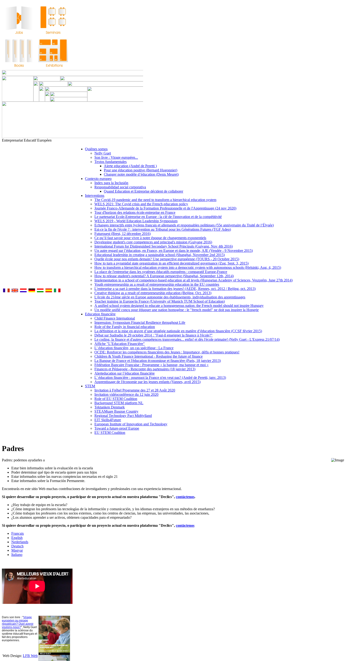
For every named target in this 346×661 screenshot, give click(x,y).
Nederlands (19, 542)
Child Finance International (114, 318)
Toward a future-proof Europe (116, 428)
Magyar (17, 550)
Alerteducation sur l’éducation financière (124, 373)
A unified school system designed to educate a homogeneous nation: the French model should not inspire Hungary (179, 306)
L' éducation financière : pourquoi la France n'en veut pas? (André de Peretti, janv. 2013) (160, 378)
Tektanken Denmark (109, 407)
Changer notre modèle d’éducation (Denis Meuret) (141, 174)
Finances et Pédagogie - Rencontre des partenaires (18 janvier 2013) (144, 369)
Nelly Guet (102, 153)
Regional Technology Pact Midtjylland (123, 416)
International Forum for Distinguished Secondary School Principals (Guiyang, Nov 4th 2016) (163, 246)
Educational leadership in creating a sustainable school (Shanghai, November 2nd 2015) (159, 255)
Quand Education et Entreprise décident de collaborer (143, 191)
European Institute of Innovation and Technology (130, 424)
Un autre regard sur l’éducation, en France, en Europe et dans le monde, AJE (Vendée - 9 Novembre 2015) (173, 251)
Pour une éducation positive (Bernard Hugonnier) (140, 170)
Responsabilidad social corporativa (120, 187)
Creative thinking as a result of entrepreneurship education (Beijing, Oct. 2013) (152, 293)
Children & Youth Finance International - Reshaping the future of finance (148, 356)
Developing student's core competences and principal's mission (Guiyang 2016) (153, 242)
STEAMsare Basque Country (116, 411)
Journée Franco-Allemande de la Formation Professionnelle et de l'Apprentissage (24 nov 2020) (165, 208)
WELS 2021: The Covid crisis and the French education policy (141, 204)
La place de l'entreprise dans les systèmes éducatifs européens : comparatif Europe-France (160, 272)
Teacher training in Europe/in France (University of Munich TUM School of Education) (159, 301)
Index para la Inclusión (111, 183)
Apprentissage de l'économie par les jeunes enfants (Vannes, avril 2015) (147, 382)
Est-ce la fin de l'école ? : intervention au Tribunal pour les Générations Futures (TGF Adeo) (162, 229)
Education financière (100, 314)
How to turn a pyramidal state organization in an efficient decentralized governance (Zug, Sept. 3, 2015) (171, 263)
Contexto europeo (98, 179)
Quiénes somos (96, 149)
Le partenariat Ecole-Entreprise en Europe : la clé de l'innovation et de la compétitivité (158, 217)
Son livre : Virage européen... (116, 157)
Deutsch (17, 546)
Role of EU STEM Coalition (115, 399)
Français (17, 533)
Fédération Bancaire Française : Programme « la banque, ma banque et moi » (151, 365)
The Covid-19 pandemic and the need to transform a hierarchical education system (155, 200)
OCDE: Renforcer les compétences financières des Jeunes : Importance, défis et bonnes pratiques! (166, 352)
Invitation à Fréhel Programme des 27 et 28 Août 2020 (134, 390)
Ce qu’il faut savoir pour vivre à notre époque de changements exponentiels (150, 238)
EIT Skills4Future (107, 420)
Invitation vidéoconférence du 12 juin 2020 (126, 394)
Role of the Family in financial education (124, 327)
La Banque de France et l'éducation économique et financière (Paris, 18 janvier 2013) (157, 361)
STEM (90, 386)
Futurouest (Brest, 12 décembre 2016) (122, 234)
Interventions (94, 196)
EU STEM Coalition (109, 433)
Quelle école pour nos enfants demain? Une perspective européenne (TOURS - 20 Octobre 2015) (166, 259)
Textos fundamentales (110, 162)
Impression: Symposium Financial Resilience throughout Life (139, 323)
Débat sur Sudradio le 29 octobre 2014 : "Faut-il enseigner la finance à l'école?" (153, 335)
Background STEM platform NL (118, 403)
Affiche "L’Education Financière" (119, 344)
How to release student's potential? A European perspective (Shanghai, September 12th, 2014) (164, 276)
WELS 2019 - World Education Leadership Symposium (135, 221)
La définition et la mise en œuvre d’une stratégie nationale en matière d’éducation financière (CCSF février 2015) (178, 331)
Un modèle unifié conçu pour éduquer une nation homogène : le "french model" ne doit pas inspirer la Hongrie (176, 310)
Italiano (16, 555)
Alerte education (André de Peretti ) (130, 166)
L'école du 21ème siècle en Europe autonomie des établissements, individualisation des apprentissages (169, 297)
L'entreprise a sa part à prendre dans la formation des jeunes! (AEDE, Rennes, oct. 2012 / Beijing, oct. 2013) (175, 289)
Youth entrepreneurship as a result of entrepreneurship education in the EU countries (156, 284)
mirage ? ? (17, 622)
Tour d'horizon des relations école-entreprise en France (134, 212)
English (17, 538)
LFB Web (30, 656)
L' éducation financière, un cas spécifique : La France (133, 348)
